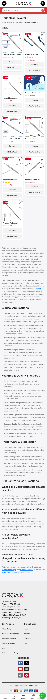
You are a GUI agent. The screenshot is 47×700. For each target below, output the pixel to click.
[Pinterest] (26, 675)
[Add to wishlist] (20, 39)
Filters (6, 28)
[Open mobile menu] (4, 3)
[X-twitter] (26, 663)
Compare (12, 62)
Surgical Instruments (16, 22)
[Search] (43, 10)
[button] (20, 35)
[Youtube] (20, 669)
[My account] (42, 3)
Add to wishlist (12, 68)
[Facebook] (20, 663)
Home (4, 22)
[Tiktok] (20, 675)
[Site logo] (23, 3)
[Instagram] (26, 669)
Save (6, 34)
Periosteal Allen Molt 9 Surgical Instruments (11, 140)
